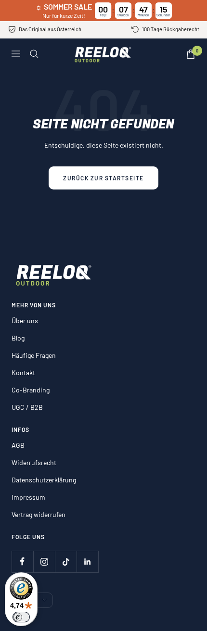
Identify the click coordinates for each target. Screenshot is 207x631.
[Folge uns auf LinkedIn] (87, 561)
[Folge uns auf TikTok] (66, 561)
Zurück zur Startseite (103, 178)
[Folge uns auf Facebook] (22, 561)
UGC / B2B (27, 407)
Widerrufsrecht (34, 462)
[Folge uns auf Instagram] (44, 561)
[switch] (21, 617)
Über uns (25, 320)
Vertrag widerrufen (38, 514)
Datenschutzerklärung (44, 480)
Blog (18, 338)
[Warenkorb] (190, 54)
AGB (18, 445)
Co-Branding (31, 390)
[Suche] (34, 54)
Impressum (28, 497)
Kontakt (23, 372)
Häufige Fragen (34, 355)
